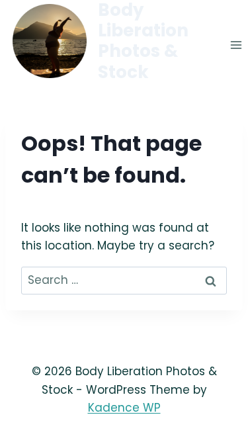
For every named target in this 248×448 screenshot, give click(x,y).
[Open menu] (236, 45)
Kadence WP (124, 408)
